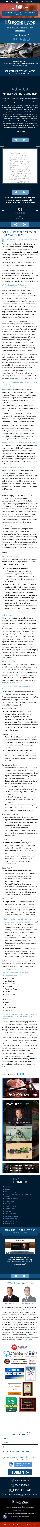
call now (20, 31)
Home (7, 1)
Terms (21, 1465)
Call (12, 1)
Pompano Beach (11, 976)
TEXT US (30, 1524)
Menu (31, 1)
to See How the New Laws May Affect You (20, 13)
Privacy (17, 1465)
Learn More (27, 1340)
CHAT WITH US (10, 1524)
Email (17, 1)
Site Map (15, 1510)
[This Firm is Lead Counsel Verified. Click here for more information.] (20, 1420)
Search (22, 1)
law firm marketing (12, 1507)
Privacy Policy (22, 1510)
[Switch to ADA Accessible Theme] (5, 1517)
